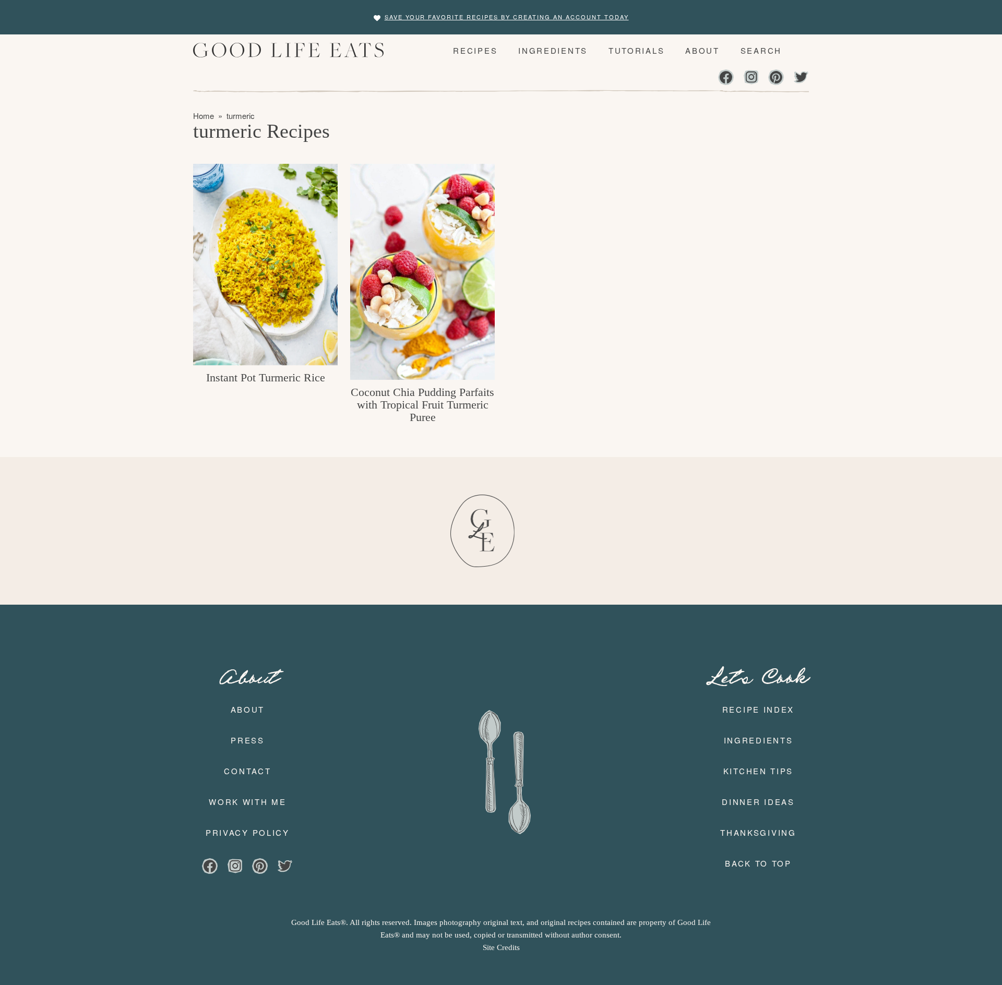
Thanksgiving (758, 832)
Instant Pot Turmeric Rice (265, 377)
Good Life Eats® (291, 50)
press (248, 740)
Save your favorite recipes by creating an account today (507, 17)
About (248, 709)
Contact (247, 770)
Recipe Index (758, 709)
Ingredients (758, 740)
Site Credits (501, 947)
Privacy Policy (248, 832)
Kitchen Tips (758, 770)
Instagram (751, 78)
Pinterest (776, 78)
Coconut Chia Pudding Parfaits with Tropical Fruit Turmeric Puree (422, 405)
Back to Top (758, 863)
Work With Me (247, 801)
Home (203, 115)
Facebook (726, 78)
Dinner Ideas (758, 801)
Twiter (801, 78)
